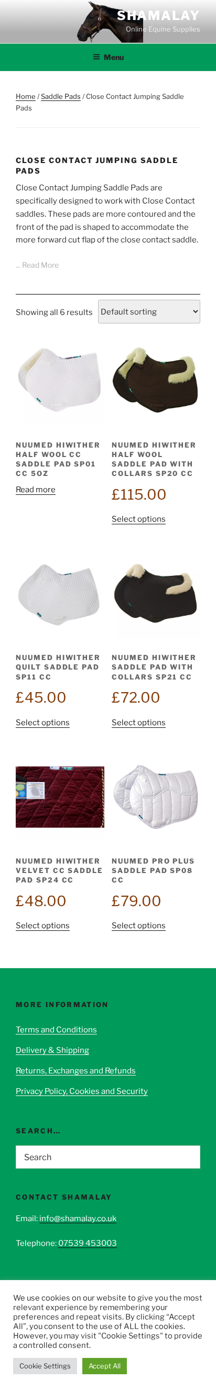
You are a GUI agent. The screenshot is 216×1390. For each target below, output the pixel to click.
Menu (114, 57)
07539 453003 (87, 1243)
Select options (139, 519)
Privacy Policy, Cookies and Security (82, 1091)
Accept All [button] (105, 1366)
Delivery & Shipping (52, 1050)
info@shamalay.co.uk (77, 1218)
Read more (36, 489)
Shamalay (158, 15)
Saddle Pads (61, 96)
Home (26, 96)
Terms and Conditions (56, 1029)
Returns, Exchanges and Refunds (76, 1071)
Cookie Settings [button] (45, 1366)
